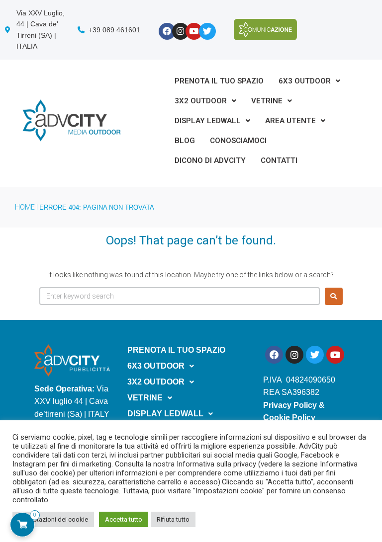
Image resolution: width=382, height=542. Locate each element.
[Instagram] (180, 31)
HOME (25, 207)
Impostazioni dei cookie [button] (53, 519)
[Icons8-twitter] (207, 31)
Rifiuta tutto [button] (173, 519)
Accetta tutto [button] (123, 519)
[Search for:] (179, 296)
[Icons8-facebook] (167, 31)
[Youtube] (194, 31)
